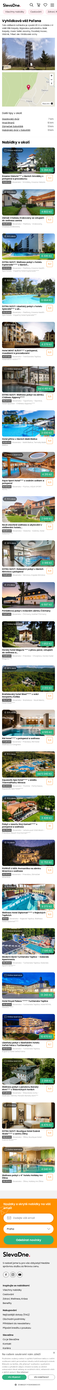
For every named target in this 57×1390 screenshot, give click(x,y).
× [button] (54, 1353)
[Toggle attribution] (52, 103)
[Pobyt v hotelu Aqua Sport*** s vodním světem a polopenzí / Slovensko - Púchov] (28, 471)
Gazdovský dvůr (10, 119)
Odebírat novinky (28, 1240)
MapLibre (46, 103)
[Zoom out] (52, 80)
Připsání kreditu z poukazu (17, 1327)
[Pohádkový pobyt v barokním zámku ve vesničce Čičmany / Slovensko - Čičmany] (28, 599)
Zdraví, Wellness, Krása (15, 1298)
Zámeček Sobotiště (12, 126)
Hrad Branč (8, 122)
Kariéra (7, 1348)
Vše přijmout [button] (14, 1377)
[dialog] (28, 1370)
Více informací (22, 1372)
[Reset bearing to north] (52, 84)
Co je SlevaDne (11, 1339)
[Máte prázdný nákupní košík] (38, 5)
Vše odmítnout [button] (41, 1377)
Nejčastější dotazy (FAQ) (16, 1314)
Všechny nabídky (14, 11)
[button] (31, 5)
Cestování (36, 11)
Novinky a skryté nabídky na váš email (27, 1206)
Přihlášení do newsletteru (16, 1323)
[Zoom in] (52, 76)
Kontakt (7, 1343)
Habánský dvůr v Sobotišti (16, 130)
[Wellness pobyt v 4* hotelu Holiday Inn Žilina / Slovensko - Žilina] (28, 1165)
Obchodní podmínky (14, 1319)
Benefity (7, 1303)
